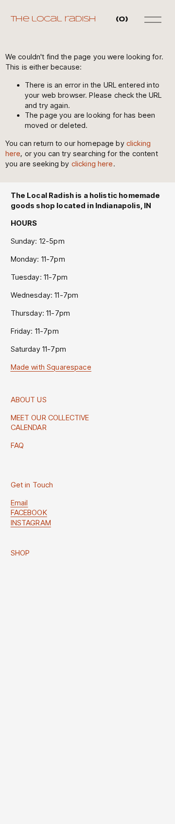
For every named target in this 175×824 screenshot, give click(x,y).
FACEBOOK (29, 512)
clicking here (92, 164)
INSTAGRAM (31, 523)
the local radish (53, 19)
